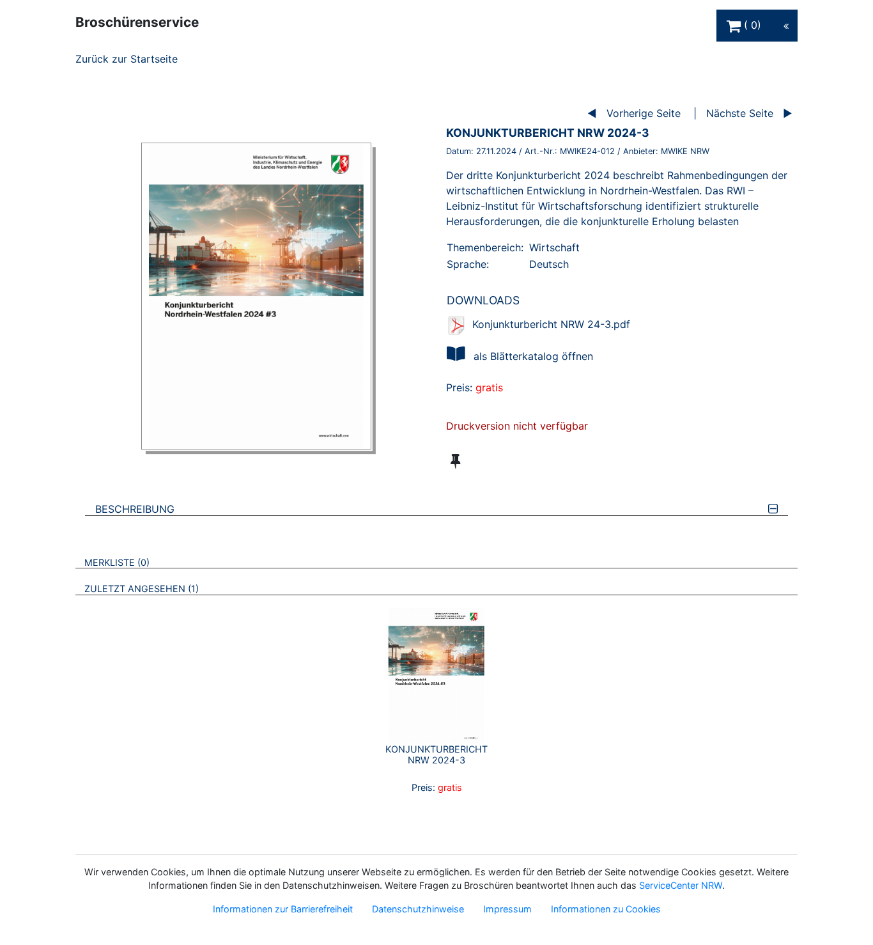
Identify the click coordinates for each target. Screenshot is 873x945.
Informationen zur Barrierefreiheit (283, 908)
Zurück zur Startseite (126, 58)
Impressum (507, 908)
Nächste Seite (739, 113)
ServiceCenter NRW (680, 885)
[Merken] (455, 461)
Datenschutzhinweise (418, 908)
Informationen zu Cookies (606, 908)
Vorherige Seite (643, 113)
